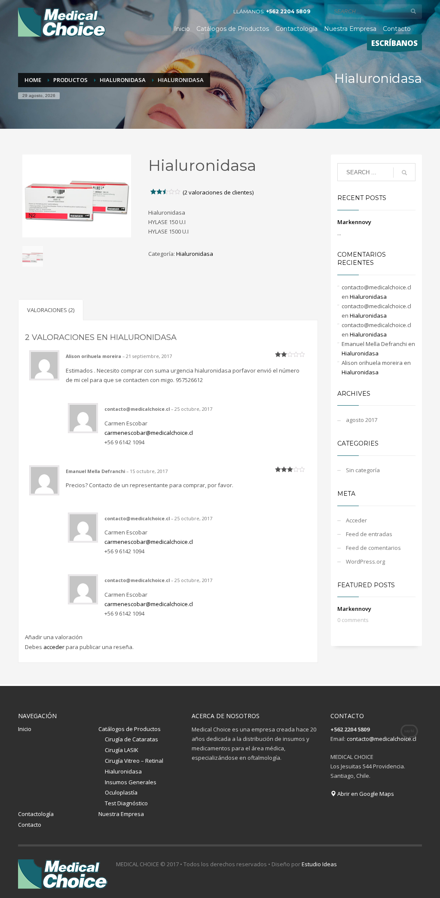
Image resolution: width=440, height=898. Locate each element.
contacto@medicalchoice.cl (381, 739)
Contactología (36, 814)
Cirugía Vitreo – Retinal (134, 761)
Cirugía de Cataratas (131, 739)
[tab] (50, 309)
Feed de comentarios (373, 548)
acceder (53, 647)
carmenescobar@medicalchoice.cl (148, 433)
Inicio (24, 729)
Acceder (356, 520)
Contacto (29, 824)
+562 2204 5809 (288, 11)
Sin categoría (363, 470)
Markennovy (354, 222)
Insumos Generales (130, 782)
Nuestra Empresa (121, 814)
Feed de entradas (369, 534)
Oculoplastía (121, 792)
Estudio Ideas (319, 864)
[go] (413, 11)
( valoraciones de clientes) (218, 192)
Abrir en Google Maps (365, 794)
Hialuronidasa (194, 254)
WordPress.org (365, 561)
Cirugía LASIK (121, 750)
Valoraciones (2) (50, 310)
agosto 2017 (361, 420)
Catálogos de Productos (129, 729)
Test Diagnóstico (126, 803)
